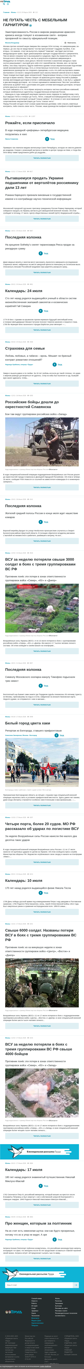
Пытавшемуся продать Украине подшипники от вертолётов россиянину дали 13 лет (41, 183)
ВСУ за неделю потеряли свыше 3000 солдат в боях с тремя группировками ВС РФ (40, 564)
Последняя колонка (23, 237)
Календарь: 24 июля (23, 291)
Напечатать (72, 43)
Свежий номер (36, 1298)
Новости (34, 1301)
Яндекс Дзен (36, 1320)
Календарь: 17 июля (23, 1170)
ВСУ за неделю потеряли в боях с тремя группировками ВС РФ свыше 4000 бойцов (38, 1049)
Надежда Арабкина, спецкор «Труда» (19, 364)
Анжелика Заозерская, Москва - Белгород (21, 735)
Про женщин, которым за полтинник (38, 1223)
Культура (58, 1306)
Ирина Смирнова (11, 139)
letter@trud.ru (54, 1364)
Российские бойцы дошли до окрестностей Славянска (32, 404)
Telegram (34, 1325)
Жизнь (13, 12)
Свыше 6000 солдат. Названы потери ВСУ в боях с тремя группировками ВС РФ (40, 935)
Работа (34, 1303)
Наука (33, 1313)
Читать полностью (42, 158)
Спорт (33, 1308)
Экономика (59, 1303)
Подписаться (76, 1285)
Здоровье (34, 1311)
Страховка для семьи (25, 348)
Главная (6, 12)
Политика (58, 1301)
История (34, 1306)
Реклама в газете (61, 1311)
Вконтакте (35, 1318)
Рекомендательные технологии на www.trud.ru (66, 1314)
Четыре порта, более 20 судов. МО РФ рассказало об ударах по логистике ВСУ (42, 826)
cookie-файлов (45, 1366)
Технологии (35, 1315)
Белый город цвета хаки (27, 723)
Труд (52, 139)
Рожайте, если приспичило (30, 123)
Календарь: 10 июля (23, 880)
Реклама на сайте (61, 1308)
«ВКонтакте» (52, 469)
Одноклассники (37, 1323)
